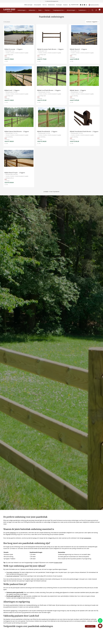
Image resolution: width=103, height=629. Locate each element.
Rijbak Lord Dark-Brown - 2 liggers (49, 90)
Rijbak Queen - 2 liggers (78, 90)
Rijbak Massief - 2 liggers (78, 49)
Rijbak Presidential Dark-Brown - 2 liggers (84, 131)
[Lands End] (9, 10)
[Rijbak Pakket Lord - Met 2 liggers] (18, 76)
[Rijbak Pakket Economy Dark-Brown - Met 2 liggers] (51, 35)
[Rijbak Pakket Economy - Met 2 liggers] (18, 35)
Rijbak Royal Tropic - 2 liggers (15, 172)
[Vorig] (40, 1)
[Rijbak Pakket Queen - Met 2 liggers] (84, 76)
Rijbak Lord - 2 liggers (12, 90)
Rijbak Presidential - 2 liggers (47, 131)
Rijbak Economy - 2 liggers (13, 49)
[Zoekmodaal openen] (92, 10)
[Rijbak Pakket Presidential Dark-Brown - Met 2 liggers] (84, 117)
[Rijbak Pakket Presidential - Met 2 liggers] (51, 117)
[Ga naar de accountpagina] (95, 10)
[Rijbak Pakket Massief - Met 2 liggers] (84, 35)
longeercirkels (58, 562)
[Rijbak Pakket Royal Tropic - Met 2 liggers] (18, 158)
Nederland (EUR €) (94, 5)
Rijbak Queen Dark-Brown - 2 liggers (17, 131)
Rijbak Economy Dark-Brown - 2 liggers (50, 49)
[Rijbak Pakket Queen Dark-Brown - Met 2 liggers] (18, 117)
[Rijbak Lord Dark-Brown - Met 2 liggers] (51, 76)
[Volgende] (62, 1)
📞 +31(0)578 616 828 (73, 4)
